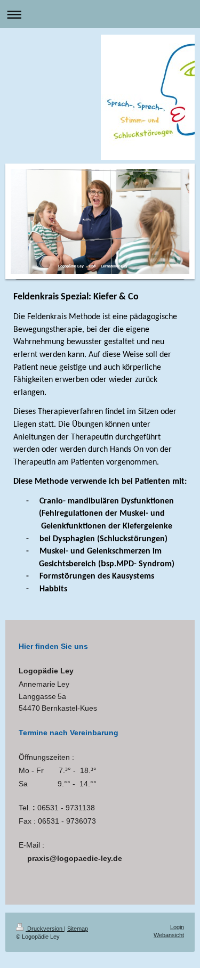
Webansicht (169, 935)
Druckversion (45, 928)
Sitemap (77, 928)
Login (177, 927)
